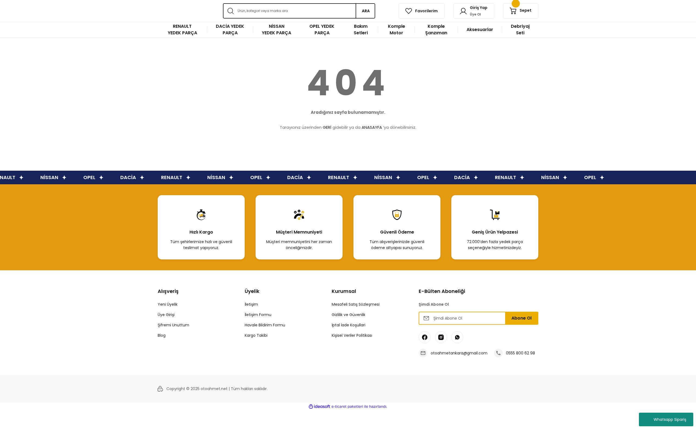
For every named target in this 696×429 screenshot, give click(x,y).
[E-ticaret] (347, 406)
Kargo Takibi (256, 335)
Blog (162, 335)
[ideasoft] (319, 406)
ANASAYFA (372, 127)
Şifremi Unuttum (173, 325)
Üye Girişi (166, 314)
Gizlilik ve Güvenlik (348, 314)
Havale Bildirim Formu (265, 325)
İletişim (251, 304)
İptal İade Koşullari (348, 325)
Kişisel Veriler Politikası (352, 335)
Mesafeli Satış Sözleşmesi (356, 304)
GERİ (327, 127)
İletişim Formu (258, 314)
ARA (366, 11)
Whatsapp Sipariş (670, 419)
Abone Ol (521, 318)
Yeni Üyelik (168, 304)
